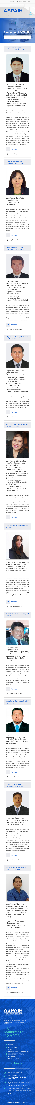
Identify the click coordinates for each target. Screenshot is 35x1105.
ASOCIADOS (12, 1049)
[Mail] (22, 5)
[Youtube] (19, 5)
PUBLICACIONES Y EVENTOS (18, 1051)
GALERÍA (11, 1056)
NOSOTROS (12, 1047)
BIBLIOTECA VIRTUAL (16, 1054)
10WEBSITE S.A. (19, 1102)
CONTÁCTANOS (14, 1058)
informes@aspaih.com (24, 1)
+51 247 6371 (10, 1)
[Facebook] (12, 5)
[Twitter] (15, 5)
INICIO (10, 1045)
